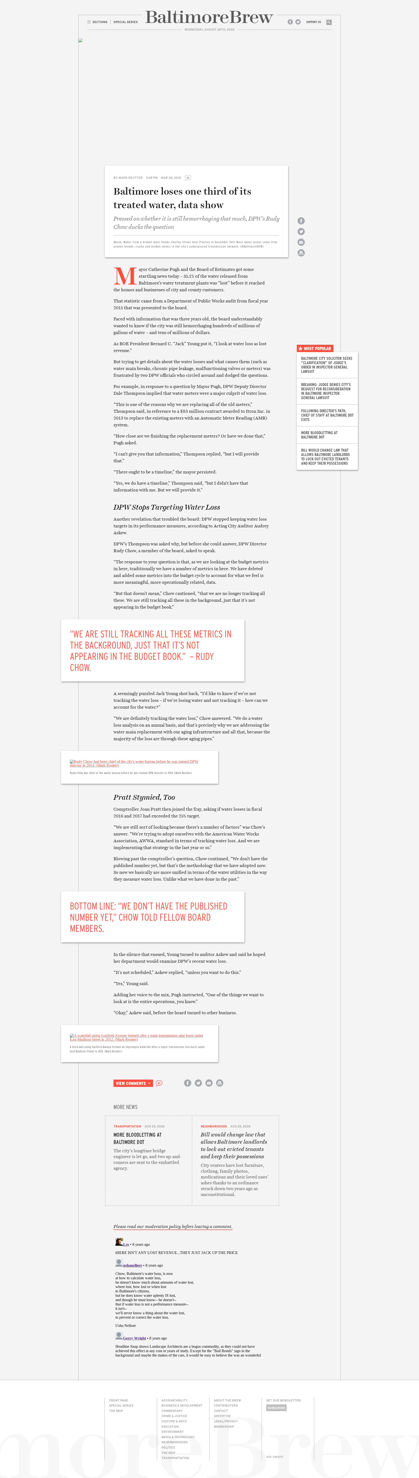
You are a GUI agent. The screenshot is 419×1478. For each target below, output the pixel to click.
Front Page (118, 1400)
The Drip (116, 1411)
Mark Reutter (131, 178)
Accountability (174, 1400)
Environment (172, 1432)
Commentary (172, 1411)
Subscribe (276, 1408)
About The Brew (227, 1400)
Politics (168, 1447)
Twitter (298, 22)
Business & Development (181, 1405)
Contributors (226, 1405)
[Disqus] (192, 1297)
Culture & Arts (174, 1421)
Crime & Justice (174, 1416)
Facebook (290, 22)
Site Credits (274, 1457)
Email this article (301, 246)
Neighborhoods (214, 1126)
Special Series (121, 1405)
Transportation (127, 1126)
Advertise (222, 1416)
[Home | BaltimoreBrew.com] (209, 16)
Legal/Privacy (226, 1421)
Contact (221, 1411)
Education (170, 1426)
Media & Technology (178, 1437)
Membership (224, 1426)
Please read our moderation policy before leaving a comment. (173, 1226)
